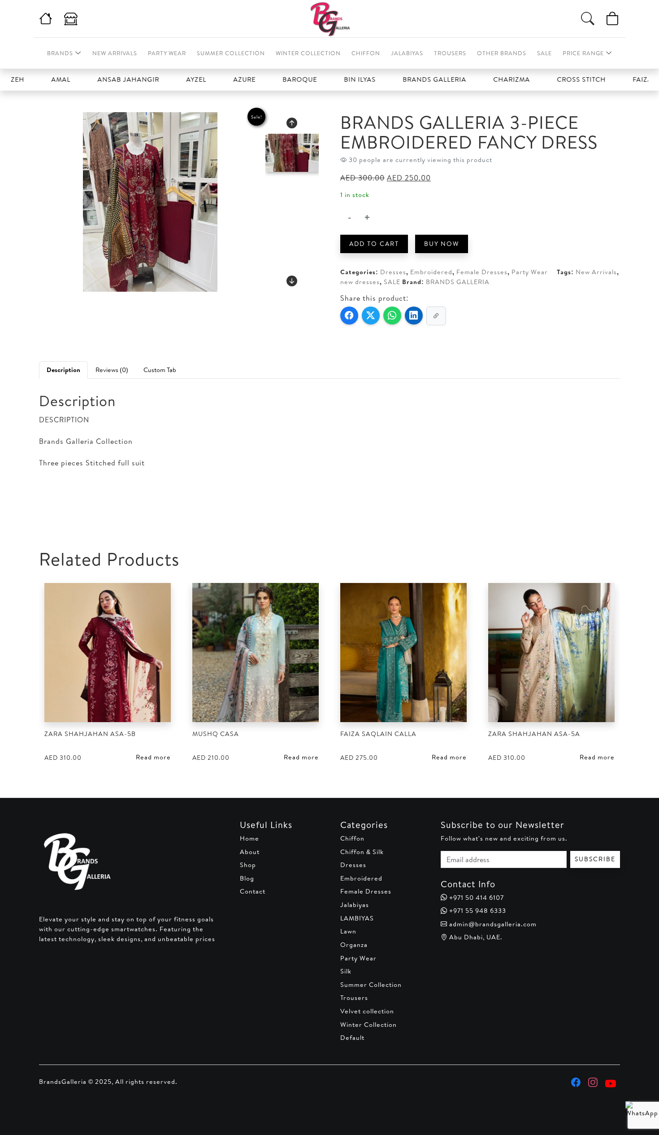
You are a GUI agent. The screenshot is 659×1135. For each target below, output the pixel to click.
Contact (252, 891)
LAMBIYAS (357, 918)
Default (352, 1037)
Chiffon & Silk (362, 851)
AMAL (35, 79)
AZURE (219, 79)
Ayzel (171, 79)
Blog (247, 878)
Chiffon (365, 53)
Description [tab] (63, 369)
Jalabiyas (407, 53)
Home (249, 838)
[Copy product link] (436, 316)
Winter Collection (308, 53)
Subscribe (595, 859)
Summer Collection (231, 53)
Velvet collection (367, 1011)
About (250, 851)
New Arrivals (596, 271)
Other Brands (501, 53)
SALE (392, 281)
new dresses (360, 281)
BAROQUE (274, 79)
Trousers (450, 53)
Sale (544, 53)
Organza (354, 944)
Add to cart (374, 243)
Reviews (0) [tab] (111, 369)
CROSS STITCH (556, 79)
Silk (345, 971)
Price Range (583, 53)
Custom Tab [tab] (159, 369)
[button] (292, 123)
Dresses (393, 271)
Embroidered (431, 271)
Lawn (348, 931)
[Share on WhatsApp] (392, 315)
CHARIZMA (486, 79)
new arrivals (114, 53)
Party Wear (167, 53)
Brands (60, 53)
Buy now (441, 243)
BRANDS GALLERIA (409, 79)
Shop (248, 864)
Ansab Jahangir (103, 79)
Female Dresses (481, 271)
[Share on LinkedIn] (414, 315)
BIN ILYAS (335, 79)
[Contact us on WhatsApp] (637, 1113)
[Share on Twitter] (371, 315)
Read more (153, 757)
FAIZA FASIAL (629, 79)
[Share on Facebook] (349, 315)
